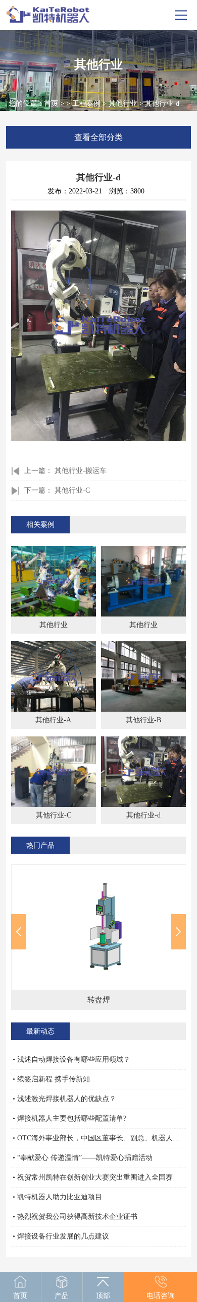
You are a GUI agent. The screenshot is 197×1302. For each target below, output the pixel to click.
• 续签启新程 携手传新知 (51, 1079)
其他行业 (123, 103)
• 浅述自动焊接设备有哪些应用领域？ (71, 1059)
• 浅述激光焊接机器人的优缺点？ (64, 1099)
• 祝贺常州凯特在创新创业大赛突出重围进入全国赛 (93, 1177)
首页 (51, 103)
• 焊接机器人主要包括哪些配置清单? (69, 1118)
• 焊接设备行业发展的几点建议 (61, 1236)
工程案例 (86, 103)
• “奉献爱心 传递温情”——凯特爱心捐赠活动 (83, 1157)
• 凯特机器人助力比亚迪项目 (57, 1197)
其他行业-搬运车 (81, 470)
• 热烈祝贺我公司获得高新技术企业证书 (75, 1216)
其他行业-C (72, 490)
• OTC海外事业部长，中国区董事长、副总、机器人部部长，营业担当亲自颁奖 (99, 1138)
